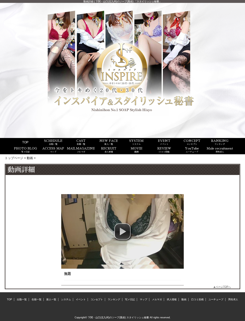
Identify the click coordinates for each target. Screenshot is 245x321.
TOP (25, 142)
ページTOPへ (223, 286)
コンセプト (97, 299)
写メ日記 (130, 299)
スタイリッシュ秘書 (138, 317)
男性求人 (233, 299)
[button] (122, 231)
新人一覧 (51, 299)
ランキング (114, 299)
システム (66, 299)
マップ (143, 299)
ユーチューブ (215, 299)
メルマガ (157, 299)
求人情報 (172, 299)
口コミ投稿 (197, 299)
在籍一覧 (37, 299)
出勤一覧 (22, 299)
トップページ (14, 158)
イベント (81, 299)
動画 (30, 158)
